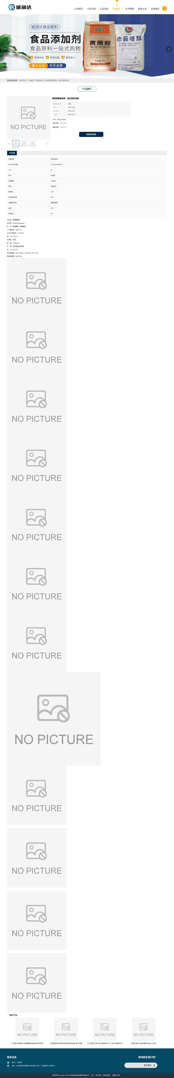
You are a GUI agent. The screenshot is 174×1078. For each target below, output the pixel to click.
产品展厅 (31, 80)
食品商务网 (106, 1075)
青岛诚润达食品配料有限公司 (80, 1075)
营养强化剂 (40, 80)
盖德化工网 (116, 1075)
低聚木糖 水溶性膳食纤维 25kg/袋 (143, 1043)
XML (92, 1075)
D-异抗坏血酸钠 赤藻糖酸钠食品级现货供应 (27, 1043)
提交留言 (147, 1065)
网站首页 (22, 80)
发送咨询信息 (91, 134)
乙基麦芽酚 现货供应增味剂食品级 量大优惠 (66, 1043)
